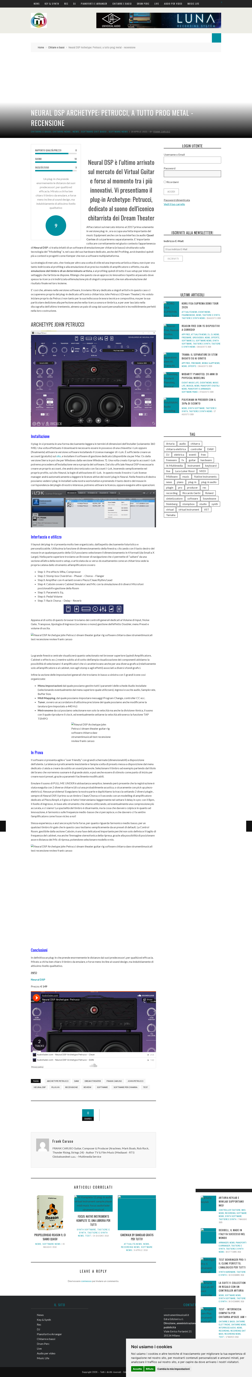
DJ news (215, 334)
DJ (74, 3)
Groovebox (198, 337)
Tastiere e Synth (227, 1219)
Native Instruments (205, 476)
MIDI (243, 1210)
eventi (192, 454)
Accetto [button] (137, 1368)
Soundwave (209, 498)
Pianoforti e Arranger (94, 3)
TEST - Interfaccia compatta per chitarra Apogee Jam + (233, 1313)
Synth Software (86, 1229)
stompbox (188, 504)
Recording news (130, 1247)
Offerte (215, 337)
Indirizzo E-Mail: (174, 241)
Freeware (186, 337)
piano (180, 482)
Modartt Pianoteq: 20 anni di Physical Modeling (200, 376)
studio (203, 504)
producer (192, 487)
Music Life (193, 3)
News (37, 3)
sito (58, 456)
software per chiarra (125, 1087)
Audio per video (173, 3)
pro (180, 487)
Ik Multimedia (174, 465)
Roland (209, 493)
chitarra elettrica (176, 449)
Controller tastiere (230, 1210)
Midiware (172, 476)
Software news (118, 131)
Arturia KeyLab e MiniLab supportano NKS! (231, 1201)
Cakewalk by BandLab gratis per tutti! (136, 1237)
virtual (170, 509)
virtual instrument (188, 509)
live (168, 471)
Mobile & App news (211, 363)
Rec (66, 3)
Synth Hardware (227, 1272)
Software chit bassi (94, 131)
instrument (194, 465)
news (169, 482)
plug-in (55, 1087)
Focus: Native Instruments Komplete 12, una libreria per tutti (93, 1220)
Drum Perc (143, 3)
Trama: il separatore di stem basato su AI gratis (200, 356)
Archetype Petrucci (57, 1081)
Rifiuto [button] (150, 1368)
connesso (86, 1281)
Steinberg (172, 504)
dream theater (93, 1081)
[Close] (199, 1192)
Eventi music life (190, 382)
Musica (190, 385)
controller (196, 449)
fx (183, 460)
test (145, 1087)
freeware (171, 460)
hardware (206, 460)
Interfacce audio (227, 1327)
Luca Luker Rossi (185, 471)
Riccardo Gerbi (191, 493)
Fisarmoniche (188, 315)
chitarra (195, 443)
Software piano (190, 392)
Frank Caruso (161, 131)
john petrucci (135, 1081)
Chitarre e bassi (122, 3)
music (185, 476)
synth (215, 504)
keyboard (211, 465)
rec (204, 487)
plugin (169, 487)
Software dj (188, 340)
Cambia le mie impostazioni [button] (173, 1368)
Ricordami (172, 182)
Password (169, 168)
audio (182, 443)
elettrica (179, 454)
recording (172, 493)
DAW (76, 1081)
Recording (230, 1213)
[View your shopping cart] (220, 3)
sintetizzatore (174, 498)
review (87, 1087)
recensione (71, 1087)
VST (206, 509)
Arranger (224, 1242)
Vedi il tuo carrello (174, 204)
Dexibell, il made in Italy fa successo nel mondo (232, 1234)
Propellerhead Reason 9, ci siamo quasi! (50, 1237)
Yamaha (170, 515)
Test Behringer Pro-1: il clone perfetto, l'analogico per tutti (232, 1263)
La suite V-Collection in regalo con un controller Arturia (232, 1286)
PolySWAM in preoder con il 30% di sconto (199, 401)
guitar (192, 460)
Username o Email (174, 154)
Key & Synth (52, 3)
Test (88, 1235)
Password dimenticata (177, 200)
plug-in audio (209, 482)
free (203, 454)
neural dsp (40, 1087)
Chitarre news (62, 131)
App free (186, 334)
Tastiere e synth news (193, 318)
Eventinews (204, 312)
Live (156, 3)
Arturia (170, 443)
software (102, 1087)
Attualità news (133, 1244)
